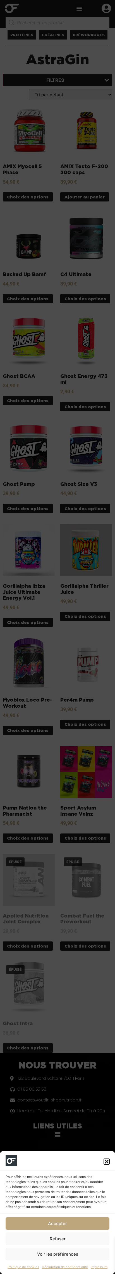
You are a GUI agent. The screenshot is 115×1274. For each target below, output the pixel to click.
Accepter (57, 1223)
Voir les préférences (57, 1254)
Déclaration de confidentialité (65, 1267)
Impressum (99, 1267)
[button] (106, 1161)
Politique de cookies (23, 1267)
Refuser (58, 1238)
